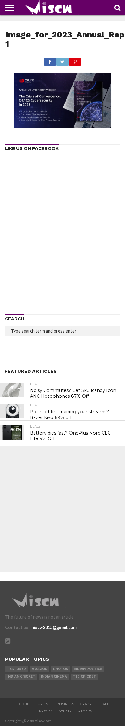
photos (60, 669)
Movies (45, 711)
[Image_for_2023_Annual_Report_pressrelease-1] (62, 127)
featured (16, 669)
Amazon (39, 669)
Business (65, 704)
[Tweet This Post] (62, 60)
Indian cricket (21, 677)
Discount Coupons (32, 704)
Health (104, 704)
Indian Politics (88, 669)
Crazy (86, 704)
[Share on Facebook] (50, 60)
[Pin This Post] (75, 60)
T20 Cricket (84, 677)
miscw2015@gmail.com (53, 627)
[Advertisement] (62, 234)
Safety (65, 711)
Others (85, 711)
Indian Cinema (54, 677)
